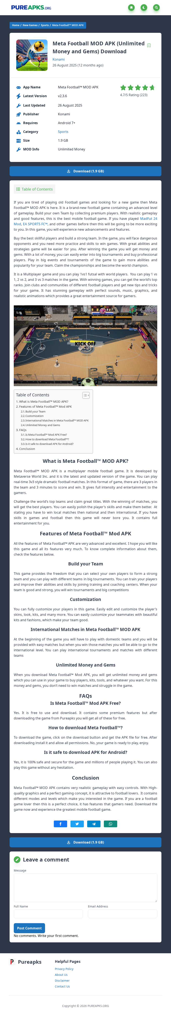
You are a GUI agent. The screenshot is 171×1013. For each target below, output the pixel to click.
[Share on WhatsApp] (110, 824)
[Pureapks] (31, 7)
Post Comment (29, 928)
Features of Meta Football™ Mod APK (45, 407)
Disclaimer (62, 980)
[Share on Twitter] (77, 824)
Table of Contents (37, 189)
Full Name (21, 906)
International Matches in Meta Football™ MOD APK (57, 420)
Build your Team (35, 411)
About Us (61, 975)
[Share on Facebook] (60, 824)
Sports (45, 25)
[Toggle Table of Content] (84, 395)
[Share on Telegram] (94, 824)
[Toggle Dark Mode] (145, 7)
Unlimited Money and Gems (42, 425)
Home (15, 25)
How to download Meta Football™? (47, 439)
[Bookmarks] (132, 7)
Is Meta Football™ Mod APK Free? (46, 435)
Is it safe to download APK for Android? (49, 444)
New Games (30, 25)
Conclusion (27, 449)
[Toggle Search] (156, 7)
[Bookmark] (149, 45)
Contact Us (62, 986)
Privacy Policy (64, 969)
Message (20, 870)
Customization (34, 416)
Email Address (98, 906)
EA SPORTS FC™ (35, 224)
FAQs (22, 430)
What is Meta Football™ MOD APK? (43, 401)
